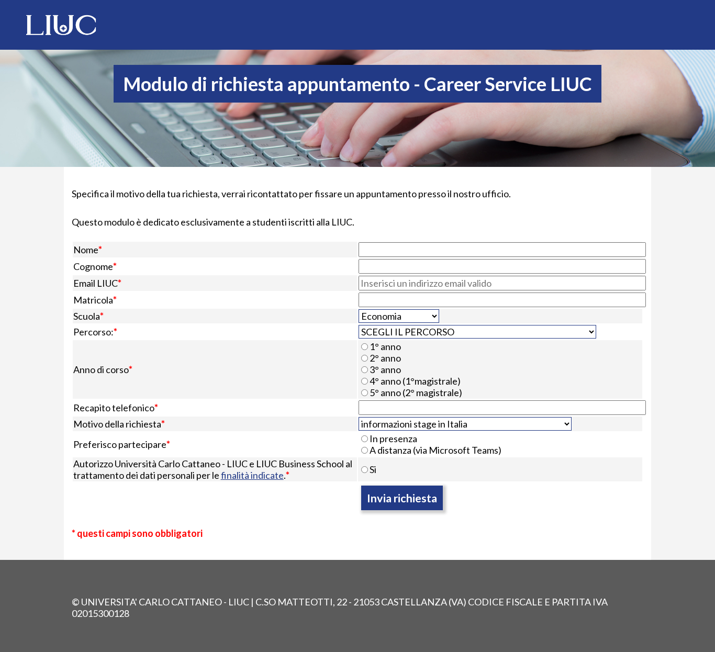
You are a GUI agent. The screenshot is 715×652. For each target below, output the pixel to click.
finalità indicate (252, 475)
